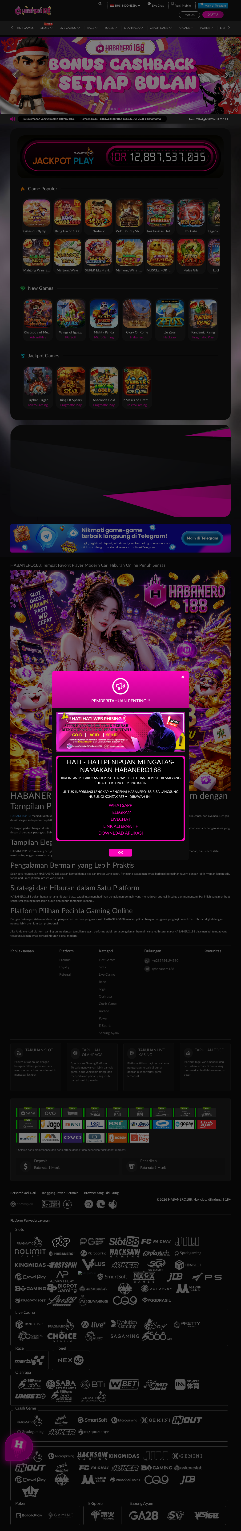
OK (120, 852)
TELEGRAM (121, 813)
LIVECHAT (121, 819)
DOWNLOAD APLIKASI (120, 833)
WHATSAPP (120, 805)
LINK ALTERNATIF (120, 826)
